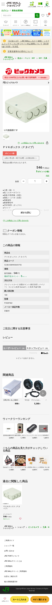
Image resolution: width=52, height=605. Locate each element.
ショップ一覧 (9, 546)
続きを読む (26, 212)
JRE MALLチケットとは (13, 561)
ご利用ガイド (9, 540)
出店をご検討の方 (10, 576)
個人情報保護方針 (10, 582)
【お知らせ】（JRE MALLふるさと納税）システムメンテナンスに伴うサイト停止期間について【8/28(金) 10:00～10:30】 (25, 44)
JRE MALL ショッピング (8, 58)
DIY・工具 (43, 58)
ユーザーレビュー (14, 348)
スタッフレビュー (37, 348)
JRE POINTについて (11, 556)
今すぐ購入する (40, 599)
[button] (43, 393)
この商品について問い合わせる (32, 143)
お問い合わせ (9, 551)
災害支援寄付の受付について (20, 51)
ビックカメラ (12, 82)
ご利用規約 (8, 566)
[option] (26, 109)
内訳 (47, 176)
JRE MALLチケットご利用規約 (15, 571)
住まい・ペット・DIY (26, 58)
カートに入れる (19, 599)
